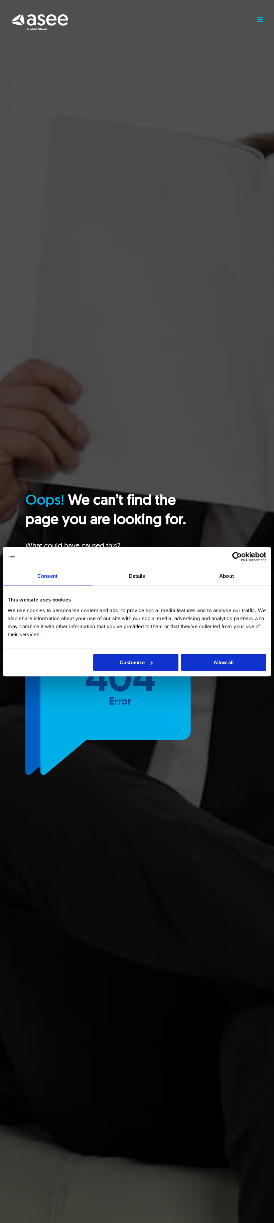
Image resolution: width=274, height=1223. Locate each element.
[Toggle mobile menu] (260, 19)
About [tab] (226, 576)
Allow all (224, 662)
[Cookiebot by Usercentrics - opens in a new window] (237, 557)
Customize (132, 662)
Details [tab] (137, 576)
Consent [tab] (47, 576)
